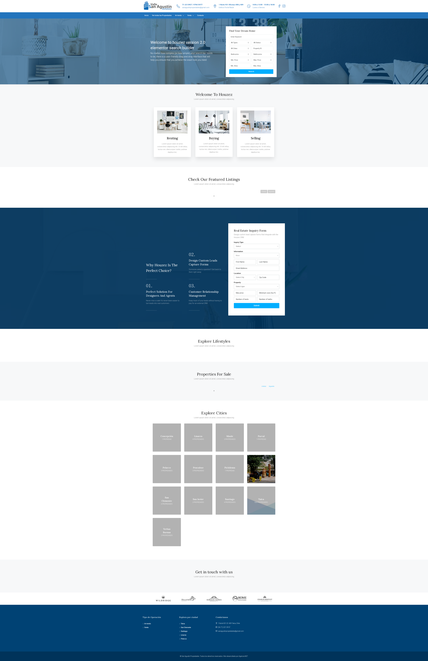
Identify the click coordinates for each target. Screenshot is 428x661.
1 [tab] (214, 196)
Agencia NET (243, 656)
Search (251, 72)
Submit (256, 305)
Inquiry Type (238, 242)
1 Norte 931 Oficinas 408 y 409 (231, 5)
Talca (183, 624)
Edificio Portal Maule (226, 7)
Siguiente (271, 191)
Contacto (200, 15)
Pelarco (184, 639)
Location (237, 273)
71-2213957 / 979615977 (192, 5)
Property (237, 282)
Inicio (146, 15)
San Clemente (186, 627)
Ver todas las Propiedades (162, 15)
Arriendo (178, 15)
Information (238, 251)
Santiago (184, 631)
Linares (183, 635)
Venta (189, 15)
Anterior (264, 191)
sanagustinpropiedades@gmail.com (195, 7)
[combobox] (240, 42)
